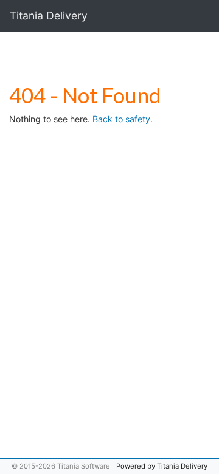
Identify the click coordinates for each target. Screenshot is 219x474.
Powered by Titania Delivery (161, 466)
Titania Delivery (49, 15)
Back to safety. (122, 119)
